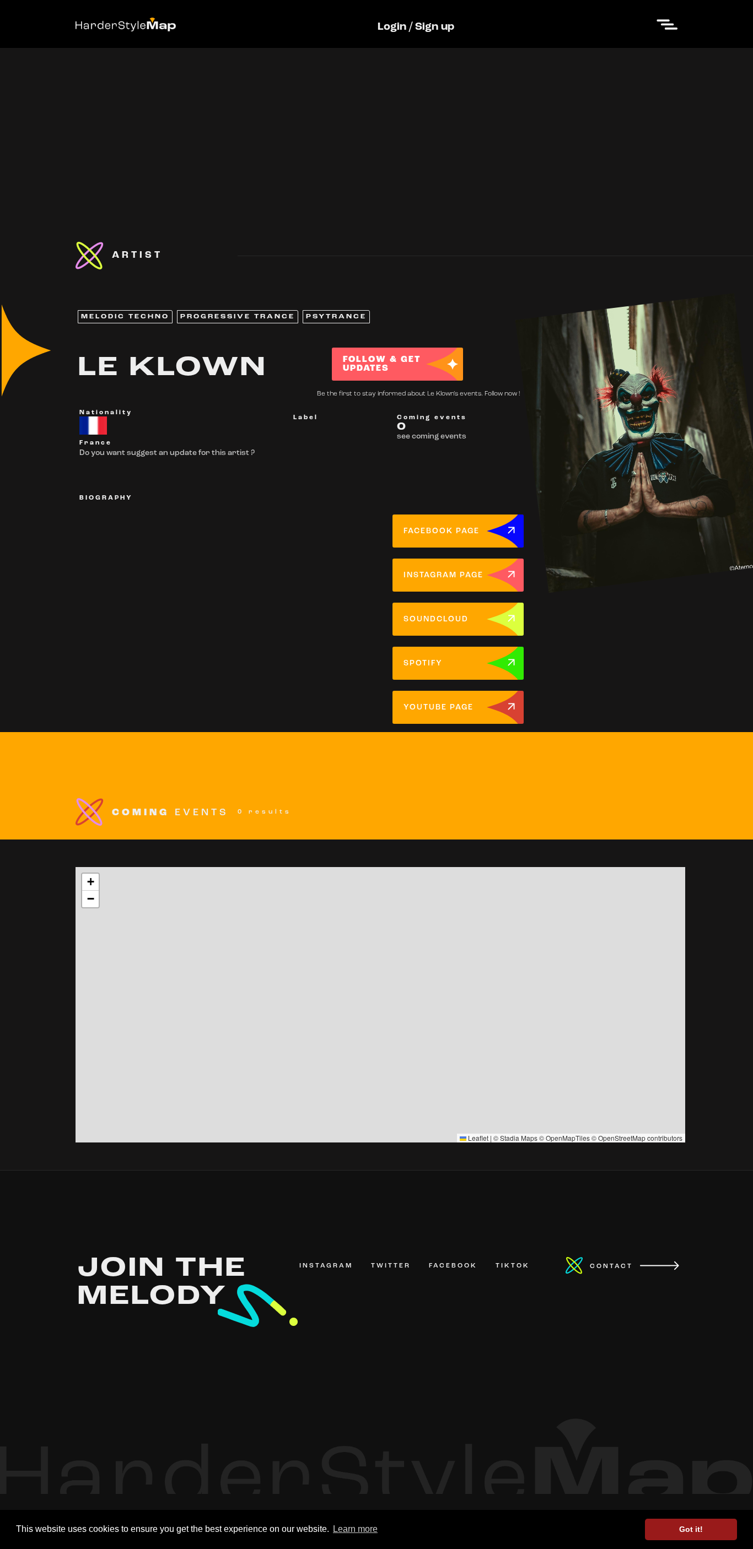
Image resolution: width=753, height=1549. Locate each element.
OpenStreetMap (622, 1137)
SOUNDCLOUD (436, 619)
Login (392, 27)
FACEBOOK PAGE (442, 531)
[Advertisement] (376, 125)
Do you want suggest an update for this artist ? (167, 453)
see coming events (431, 436)
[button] (90, 882)
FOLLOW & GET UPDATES (382, 364)
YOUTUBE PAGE (439, 707)
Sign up (434, 27)
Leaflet (477, 1137)
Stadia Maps (518, 1137)
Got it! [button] (691, 1529)
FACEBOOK (453, 1266)
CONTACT (611, 1266)
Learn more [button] (355, 1529)
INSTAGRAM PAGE (443, 575)
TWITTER (391, 1266)
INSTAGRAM (326, 1266)
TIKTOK (513, 1266)
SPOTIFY (423, 663)
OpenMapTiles (568, 1137)
